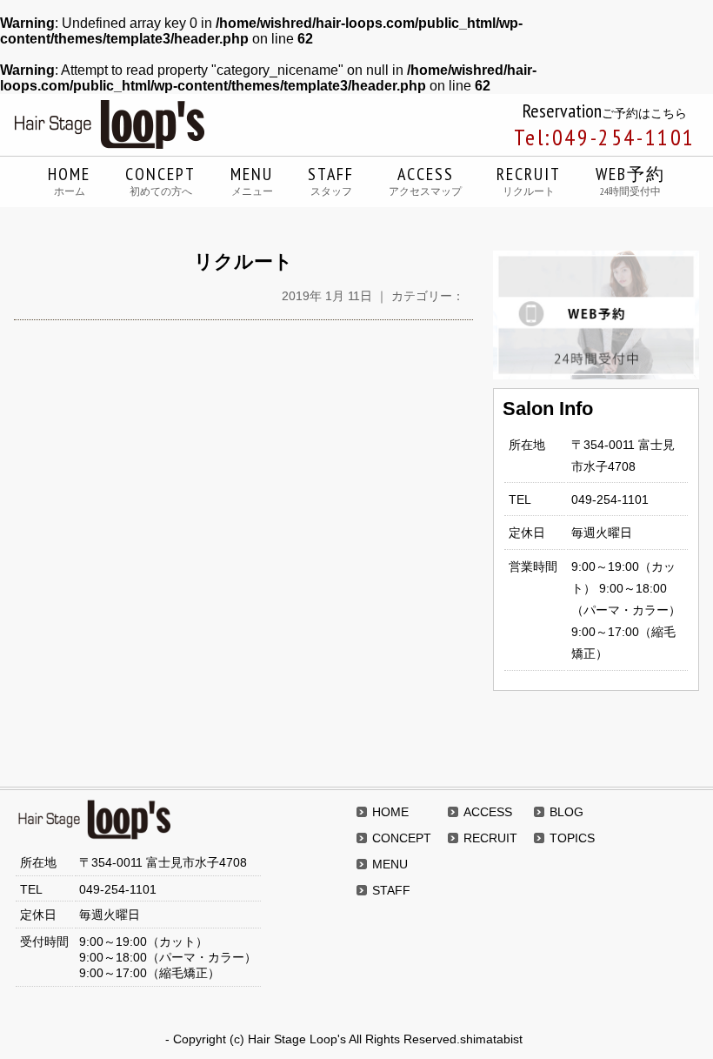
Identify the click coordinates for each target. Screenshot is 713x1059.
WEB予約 (630, 180)
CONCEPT (160, 180)
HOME (69, 180)
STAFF (331, 180)
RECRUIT (528, 180)
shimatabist (491, 1039)
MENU (251, 180)
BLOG (566, 812)
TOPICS (572, 838)
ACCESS (425, 180)
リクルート (243, 261)
